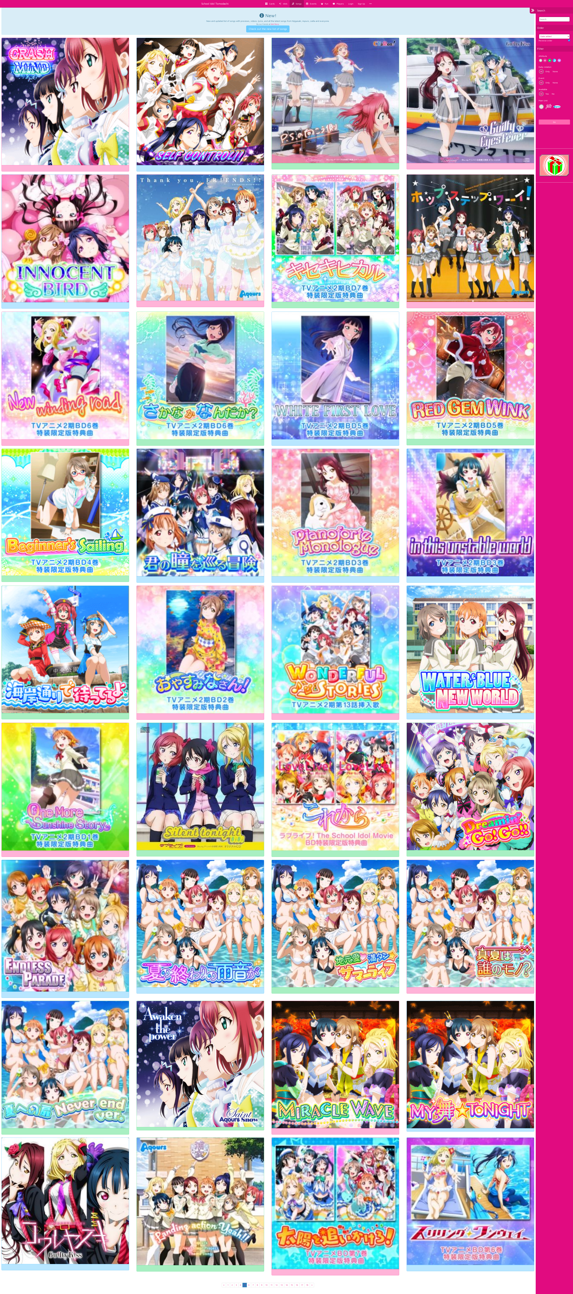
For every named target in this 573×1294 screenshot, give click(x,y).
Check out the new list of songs (268, 28)
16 (297, 1285)
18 (307, 1285)
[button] (325, 3)
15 (292, 1285)
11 (271, 1285)
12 (277, 1285)
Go (554, 122)
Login (350, 3)
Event (541, 78)
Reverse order (545, 40)
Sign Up (361, 3)
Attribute (543, 56)
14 (287, 1285)
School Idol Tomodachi (215, 3)
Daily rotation (545, 67)
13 (282, 1285)
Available (543, 89)
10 (266, 1285)
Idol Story (275, 24)
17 (302, 1285)
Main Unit (543, 100)
